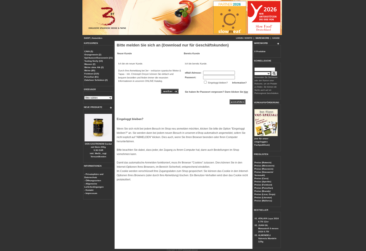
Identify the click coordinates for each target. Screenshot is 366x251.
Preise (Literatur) (263, 197)
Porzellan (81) (91, 77)
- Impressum (90, 193)
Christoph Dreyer (190, 250)
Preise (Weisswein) (264, 166)
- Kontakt (88, 190)
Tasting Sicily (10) (93, 61)
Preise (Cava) (261, 178)
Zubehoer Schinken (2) (96, 80)
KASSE (276, 38)
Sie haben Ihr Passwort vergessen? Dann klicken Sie (216, 92)
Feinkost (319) (91, 74)
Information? (239, 82)
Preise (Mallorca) (263, 200)
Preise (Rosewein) (263, 169)
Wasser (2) (89, 64)
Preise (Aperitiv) (262, 181)
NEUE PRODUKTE (93, 107)
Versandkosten (98, 156)
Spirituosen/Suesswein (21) (98, 58)
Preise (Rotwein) (262, 162)
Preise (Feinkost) (263, 185)
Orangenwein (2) (92, 54)
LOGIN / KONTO (244, 38)
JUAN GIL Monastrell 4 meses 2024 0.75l (268, 228)
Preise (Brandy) (262, 191)
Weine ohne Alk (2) (94, 67)
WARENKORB (262, 38)
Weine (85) (89, 70)
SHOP (87, 38)
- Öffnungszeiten (92, 180)
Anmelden (97, 38)
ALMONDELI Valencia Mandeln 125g (267, 238)
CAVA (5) (88, 51)
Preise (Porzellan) (263, 188)
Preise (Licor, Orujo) (264, 194)
